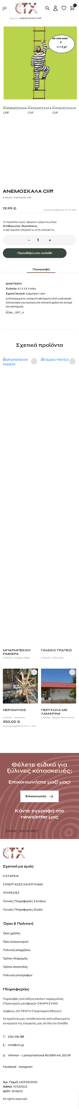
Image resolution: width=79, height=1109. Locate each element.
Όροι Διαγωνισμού (16, 941)
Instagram (25, 1067)
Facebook (9, 1067)
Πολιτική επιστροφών (17, 975)
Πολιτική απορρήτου (16, 950)
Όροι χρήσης (12, 933)
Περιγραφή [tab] (41, 269)
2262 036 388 (16, 1036)
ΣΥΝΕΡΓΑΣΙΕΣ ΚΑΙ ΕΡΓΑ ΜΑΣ (23, 884)
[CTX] (26, 8)
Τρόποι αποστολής (15, 967)
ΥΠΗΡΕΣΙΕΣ (11, 893)
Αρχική (13, 18)
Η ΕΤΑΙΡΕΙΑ (11, 876)
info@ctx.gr (16, 1045)
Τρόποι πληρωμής (15, 958)
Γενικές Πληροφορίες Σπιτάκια (24, 901)
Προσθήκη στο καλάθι (34, 253)
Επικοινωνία (36, 796)
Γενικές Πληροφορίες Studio (23, 909)
